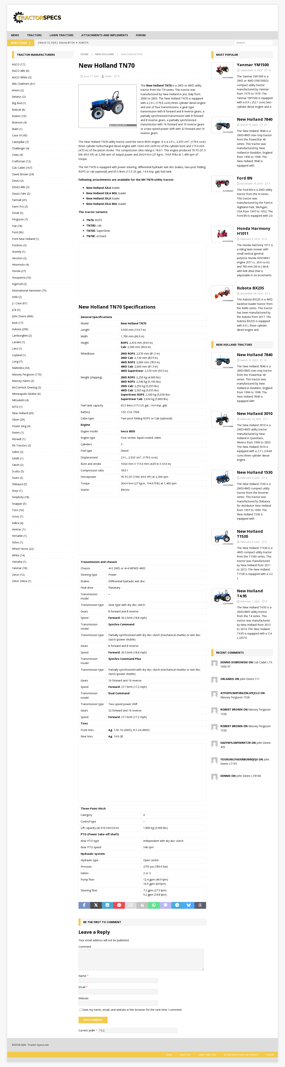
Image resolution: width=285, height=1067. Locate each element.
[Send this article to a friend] (130, 905)
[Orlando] (214, 680)
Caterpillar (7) (20, 142)
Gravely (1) (18, 251)
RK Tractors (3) (21, 445)
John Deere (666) (22, 316)
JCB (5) (16, 310)
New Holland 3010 (254, 413)
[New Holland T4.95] (222, 613)
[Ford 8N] (222, 196)
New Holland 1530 (254, 472)
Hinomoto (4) (20, 264)
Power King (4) (21, 426)
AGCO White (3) (22, 77)
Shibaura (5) (19, 484)
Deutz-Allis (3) (20, 187)
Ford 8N (244, 178)
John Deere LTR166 (248, 776)
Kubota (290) (20, 329)
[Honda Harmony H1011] (222, 251)
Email (82, 987)
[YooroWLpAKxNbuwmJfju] (214, 761)
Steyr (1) (17, 490)
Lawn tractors (61, 35)
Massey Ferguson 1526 (235, 697)
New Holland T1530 (250, 534)
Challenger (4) (20, 148)
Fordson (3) (19, 245)
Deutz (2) (18, 180)
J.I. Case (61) (19, 303)
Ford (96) (17, 232)
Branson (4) (19, 122)
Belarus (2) (19, 96)
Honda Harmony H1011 (253, 231)
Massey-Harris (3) (23, 381)
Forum (141, 35)
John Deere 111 (249, 679)
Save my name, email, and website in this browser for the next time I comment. (132, 1009)
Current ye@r (88, 1030)
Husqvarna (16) (21, 277)
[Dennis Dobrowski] (214, 664)
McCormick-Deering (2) (26, 387)
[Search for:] (253, 42)
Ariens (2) (18, 90)
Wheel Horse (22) (23, 549)
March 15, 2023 (249, 125)
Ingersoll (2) (19, 284)
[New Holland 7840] (222, 141)
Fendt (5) (17, 213)
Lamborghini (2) (22, 335)
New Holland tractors (234, 344)
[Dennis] (214, 778)
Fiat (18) (17, 226)
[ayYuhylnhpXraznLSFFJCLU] (214, 695)
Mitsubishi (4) (20, 400)
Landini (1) (18, 342)
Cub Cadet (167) (22, 167)
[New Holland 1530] (222, 494)
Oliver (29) (18, 419)
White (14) (18, 555)
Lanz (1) (17, 348)
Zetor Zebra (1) (21, 581)
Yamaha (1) (19, 561)
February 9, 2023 (250, 478)
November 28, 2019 (251, 293)
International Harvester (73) (29, 290)
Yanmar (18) (19, 568)
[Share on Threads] (200, 905)
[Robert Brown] (214, 711)
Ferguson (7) (20, 219)
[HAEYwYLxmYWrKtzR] (214, 744)
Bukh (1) (17, 129)
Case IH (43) (19, 135)
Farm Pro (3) (20, 206)
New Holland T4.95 (250, 593)
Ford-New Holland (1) (25, 239)
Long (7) (17, 361)
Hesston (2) (19, 258)
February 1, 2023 (250, 601)
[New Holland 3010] (222, 435)
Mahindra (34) (20, 368)
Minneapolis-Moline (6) (26, 394)
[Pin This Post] (119, 905)
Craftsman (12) (21, 161)
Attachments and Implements (104, 35)
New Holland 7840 (254, 119)
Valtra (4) (17, 523)
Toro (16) (18, 510)
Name (83, 976)
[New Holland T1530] (222, 554)
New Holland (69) (23, 413)
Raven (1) (18, 432)
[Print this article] (142, 905)
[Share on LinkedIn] (107, 905)
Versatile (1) (19, 536)
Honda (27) (19, 271)
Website (84, 998)
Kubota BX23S (250, 288)
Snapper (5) (19, 503)
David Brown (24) (23, 174)
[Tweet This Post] (96, 905)
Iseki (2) (17, 297)
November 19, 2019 (251, 183)
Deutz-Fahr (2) (21, 193)
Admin (108, 76)
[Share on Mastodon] (165, 905)
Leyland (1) (19, 355)
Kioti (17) (17, 323)
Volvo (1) (17, 542)
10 (269, 70)
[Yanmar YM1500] (222, 84)
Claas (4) (17, 154)
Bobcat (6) (18, 109)
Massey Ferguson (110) (26, 374)
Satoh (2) (17, 465)
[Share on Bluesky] (188, 905)
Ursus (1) (17, 516)
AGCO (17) (18, 64)
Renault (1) (19, 439)
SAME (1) (17, 458)
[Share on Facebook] (84, 905)
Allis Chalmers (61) (23, 83)
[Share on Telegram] (177, 905)
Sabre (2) (17, 452)
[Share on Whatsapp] (154, 905)
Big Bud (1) (19, 103)
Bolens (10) (19, 116)
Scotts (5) (18, 471)
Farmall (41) (19, 200)
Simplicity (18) (20, 497)
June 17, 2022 (91, 76)
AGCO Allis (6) (20, 71)
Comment (85, 946)
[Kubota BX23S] (222, 308)
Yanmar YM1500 (253, 64)
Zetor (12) (18, 574)
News (15, 35)
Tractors (34, 35)
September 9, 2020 (251, 70)
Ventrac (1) (19, 529)
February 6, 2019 (250, 239)
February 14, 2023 (250, 419)
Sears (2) (17, 478)
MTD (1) (17, 407)
